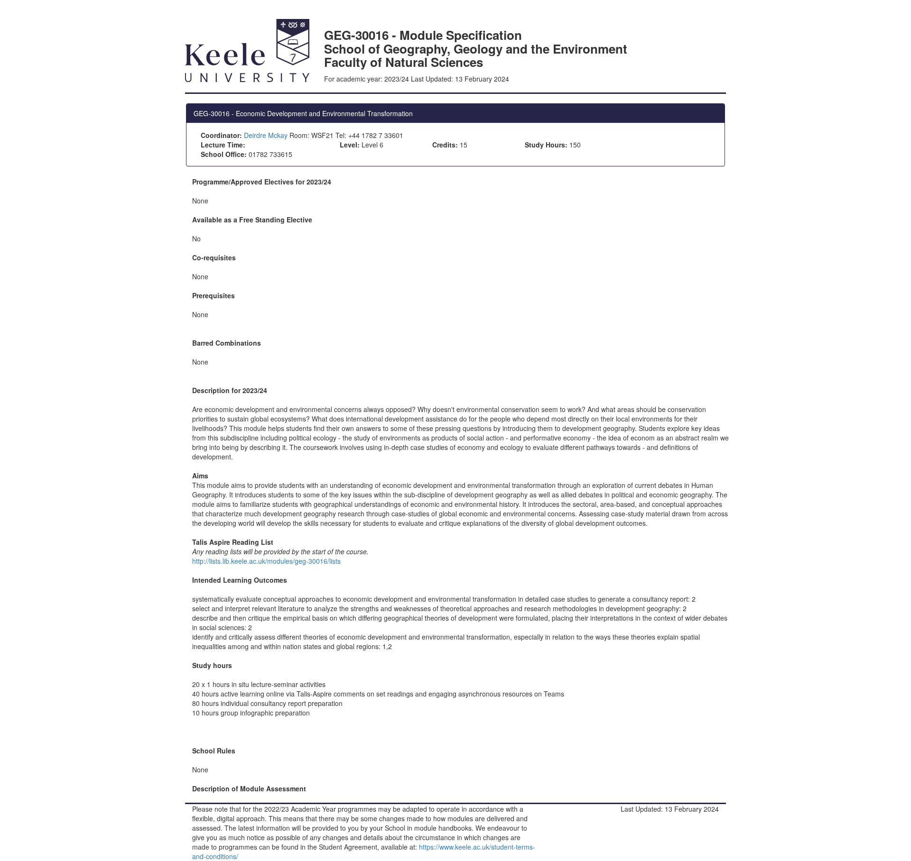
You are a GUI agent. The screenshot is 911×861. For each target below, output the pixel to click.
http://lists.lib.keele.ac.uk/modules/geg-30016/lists (266, 561)
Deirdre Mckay (266, 135)
